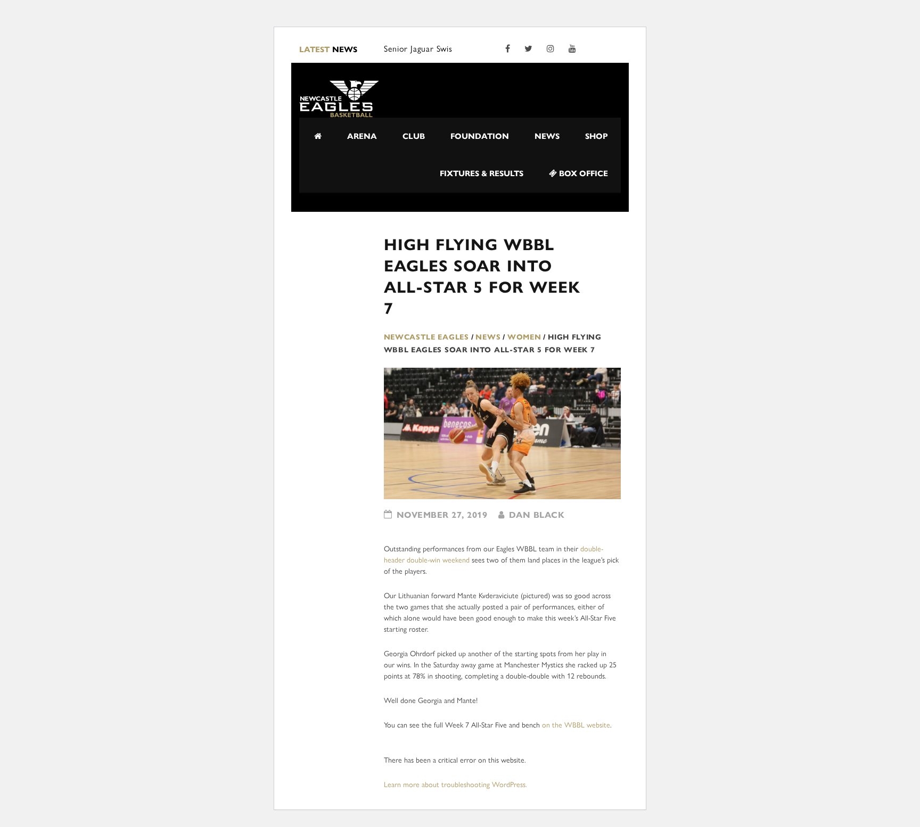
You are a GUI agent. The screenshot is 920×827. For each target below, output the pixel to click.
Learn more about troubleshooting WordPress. (455, 784)
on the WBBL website (576, 725)
